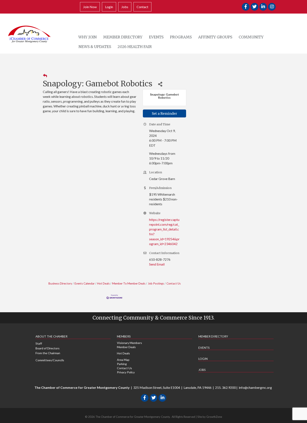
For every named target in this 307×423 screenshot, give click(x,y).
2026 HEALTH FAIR (135, 46)
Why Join (87, 37)
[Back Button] (45, 76)
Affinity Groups (215, 37)
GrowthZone (214, 416)
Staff (39, 343)
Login (109, 7)
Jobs (124, 7)
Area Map (123, 359)
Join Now (90, 7)
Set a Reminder (164, 113)
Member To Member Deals (128, 283)
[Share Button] (160, 84)
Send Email (157, 264)
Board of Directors (48, 348)
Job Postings (156, 283)
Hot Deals (103, 283)
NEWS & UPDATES (95, 46)
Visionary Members (129, 343)
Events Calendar (85, 283)
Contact (142, 7)
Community (251, 37)
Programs (181, 37)
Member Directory (122, 37)
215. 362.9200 (225, 387)
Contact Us (173, 283)
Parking (122, 364)
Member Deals (126, 347)
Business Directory (60, 283)
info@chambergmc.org (255, 387)
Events (156, 37)
